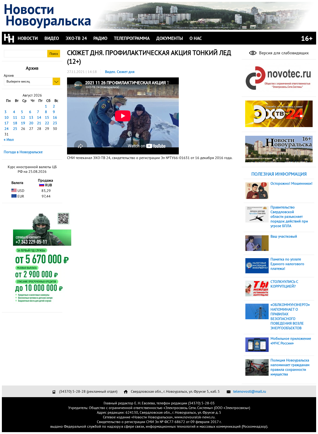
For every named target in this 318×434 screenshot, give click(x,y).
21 (39, 123)
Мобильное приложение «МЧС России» (291, 340)
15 (47, 117)
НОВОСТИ (28, 38)
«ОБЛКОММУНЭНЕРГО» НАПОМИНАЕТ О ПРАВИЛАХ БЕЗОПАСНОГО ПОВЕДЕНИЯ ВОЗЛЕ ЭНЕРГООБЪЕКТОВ (290, 316)
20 (31, 123)
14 (39, 117)
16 (55, 117)
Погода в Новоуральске (23, 151)
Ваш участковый (284, 236)
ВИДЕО (51, 38)
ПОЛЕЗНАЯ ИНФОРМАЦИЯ (279, 174)
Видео (110, 71)
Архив (9, 75)
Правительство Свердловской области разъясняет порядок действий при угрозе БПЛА (289, 216)
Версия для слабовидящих (283, 53)
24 (6, 128)
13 (31, 117)
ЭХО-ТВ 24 (76, 38)
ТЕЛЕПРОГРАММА (132, 38)
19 (23, 123)
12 (23, 117)
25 (15, 128)
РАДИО (100, 38)
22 (47, 123)
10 (6, 117)
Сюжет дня (126, 71)
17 (6, 123)
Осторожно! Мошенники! (291, 183)
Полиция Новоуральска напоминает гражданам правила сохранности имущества (290, 367)
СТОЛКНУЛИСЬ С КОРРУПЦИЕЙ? (284, 283)
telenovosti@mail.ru (249, 391)
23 (55, 123)
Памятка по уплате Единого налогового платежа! (287, 264)
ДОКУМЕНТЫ (169, 38)
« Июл (9, 139)
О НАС (195, 38)
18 (15, 123)
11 (15, 117)
